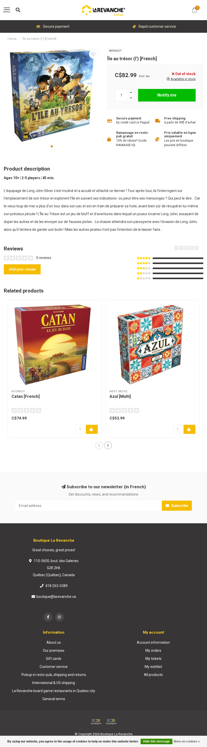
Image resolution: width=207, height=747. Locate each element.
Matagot (115, 50)
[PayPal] (111, 722)
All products (153, 675)
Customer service (54, 667)
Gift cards (53, 659)
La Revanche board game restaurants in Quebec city (53, 691)
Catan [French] (26, 396)
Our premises (53, 650)
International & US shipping (53, 683)
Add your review (22, 269)
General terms (53, 699)
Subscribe (179, 506)
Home (12, 39)
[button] (52, 146)
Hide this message (156, 741)
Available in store (183, 79)
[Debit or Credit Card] (96, 722)
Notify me (166, 95)
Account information (153, 642)
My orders (153, 650)
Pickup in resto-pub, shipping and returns (53, 675)
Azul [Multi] (120, 396)
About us (53, 642)
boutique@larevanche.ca (56, 597)
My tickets (153, 659)
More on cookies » (187, 741)
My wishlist (153, 667)
